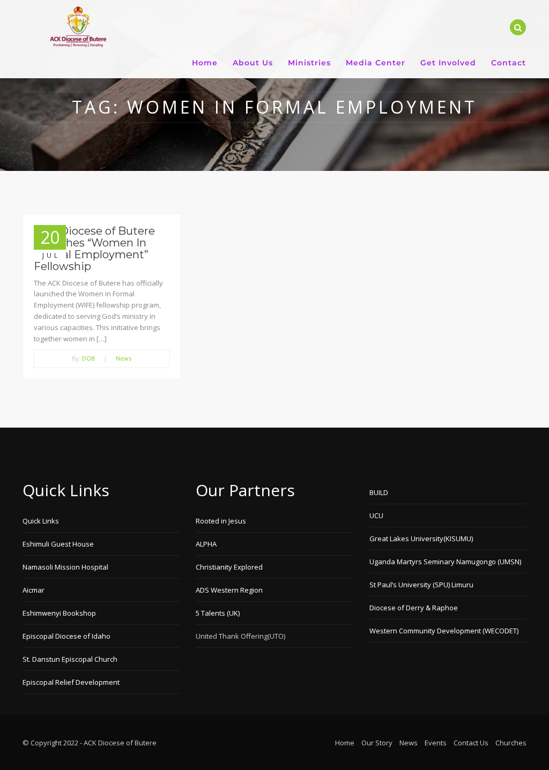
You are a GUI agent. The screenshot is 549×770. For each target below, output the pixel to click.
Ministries (309, 63)
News (123, 358)
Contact (508, 63)
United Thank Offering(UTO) (240, 636)
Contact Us (471, 742)
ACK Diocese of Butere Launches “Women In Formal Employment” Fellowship (94, 249)
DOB (88, 358)
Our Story (376, 742)
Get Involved (448, 63)
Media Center (375, 63)
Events (436, 742)
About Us (253, 63)
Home (205, 63)
